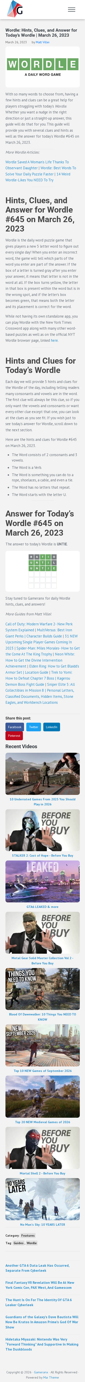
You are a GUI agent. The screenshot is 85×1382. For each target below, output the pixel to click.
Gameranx (41, 1372)
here (54, 340)
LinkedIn (51, 727)
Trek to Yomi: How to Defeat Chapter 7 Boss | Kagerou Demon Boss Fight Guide (38, 678)
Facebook (14, 727)
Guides (19, 1243)
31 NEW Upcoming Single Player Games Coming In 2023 (41, 642)
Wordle (32, 1243)
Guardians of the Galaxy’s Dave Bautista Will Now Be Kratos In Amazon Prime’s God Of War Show (41, 1322)
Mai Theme (51, 1377)
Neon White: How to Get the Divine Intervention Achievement (40, 660)
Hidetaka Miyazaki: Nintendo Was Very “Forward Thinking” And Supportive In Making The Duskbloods (41, 1344)
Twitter (33, 727)
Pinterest (14, 736)
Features (28, 1235)
